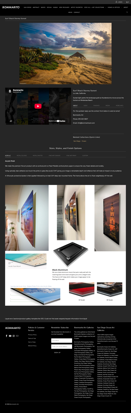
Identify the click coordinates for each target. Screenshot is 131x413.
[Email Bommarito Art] (17, 336)
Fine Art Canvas (54, 155)
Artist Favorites (77, 7)
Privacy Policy (32, 334)
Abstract (36, 7)
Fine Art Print (71, 155)
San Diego (27, 7)
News (70, 12)
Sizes (85, 105)
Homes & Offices (114, 7)
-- (121, 7)
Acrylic (8, 155)
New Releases (64, 7)
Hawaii (55, 7)
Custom (85, 155)
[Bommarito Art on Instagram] (13, 336)
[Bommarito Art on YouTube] (10, 336)
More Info (119, 105)
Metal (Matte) (38, 155)
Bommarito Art (14, 404)
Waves (43, 7)
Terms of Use (32, 338)
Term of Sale (32, 342)
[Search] (127, 12)
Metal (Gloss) (22, 155)
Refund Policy (32, 346)
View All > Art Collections (94, 7)
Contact (77, 12)
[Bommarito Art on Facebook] (6, 336)
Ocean (49, 7)
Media (108, 105)
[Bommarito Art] (11, 7)
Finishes (96, 105)
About (126, 7)
